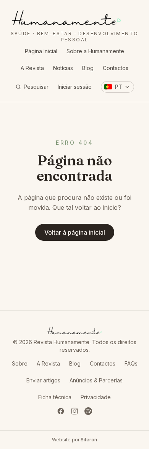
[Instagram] (74, 411)
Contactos (115, 68)
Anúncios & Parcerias (96, 380)
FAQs (131, 363)
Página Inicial (41, 51)
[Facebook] (61, 411)
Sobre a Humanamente (95, 51)
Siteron (89, 439)
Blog (88, 68)
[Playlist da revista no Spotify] (88, 411)
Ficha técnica (54, 397)
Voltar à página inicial (74, 232)
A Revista (32, 68)
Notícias (63, 68)
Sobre (20, 363)
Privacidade (96, 397)
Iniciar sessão (75, 86)
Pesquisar (36, 86)
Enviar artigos (43, 380)
